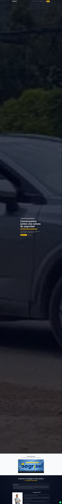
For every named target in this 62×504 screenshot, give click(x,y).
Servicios (37, 1)
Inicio (32, 1)
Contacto (48, 1)
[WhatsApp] (60, 502)
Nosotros (34, 1)
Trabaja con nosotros (41, 1)
